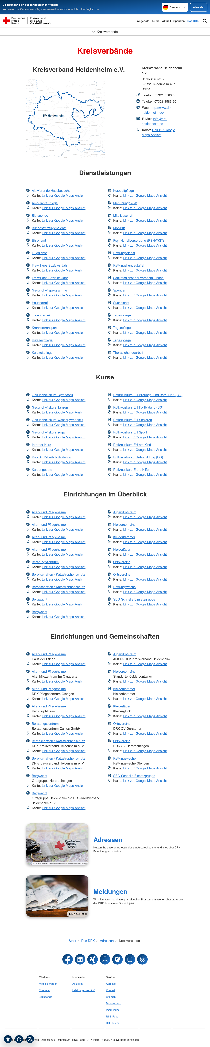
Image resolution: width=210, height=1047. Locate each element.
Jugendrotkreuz (124, 512)
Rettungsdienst (124, 252)
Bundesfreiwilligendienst (49, 227)
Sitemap (111, 997)
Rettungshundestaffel (128, 265)
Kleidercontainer (125, 524)
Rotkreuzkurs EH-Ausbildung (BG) (138, 457)
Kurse (155, 21)
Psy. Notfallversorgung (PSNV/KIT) (138, 240)
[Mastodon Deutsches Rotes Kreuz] (117, 959)
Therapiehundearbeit (128, 352)
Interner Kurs (41, 444)
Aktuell (166, 21)
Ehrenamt (39, 240)
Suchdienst (121, 302)
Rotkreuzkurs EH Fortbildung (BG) (138, 407)
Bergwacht (39, 599)
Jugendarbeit (41, 315)
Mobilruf (119, 227)
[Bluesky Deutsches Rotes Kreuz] (130, 959)
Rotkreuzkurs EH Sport (130, 432)
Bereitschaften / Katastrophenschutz (58, 574)
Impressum (112, 1010)
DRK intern (112, 1023)
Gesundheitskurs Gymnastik (52, 394)
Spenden (179, 21)
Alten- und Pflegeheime (49, 512)
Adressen (108, 839)
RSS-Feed (112, 1016)
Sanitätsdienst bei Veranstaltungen (138, 277)
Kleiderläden (122, 549)
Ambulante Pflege (45, 203)
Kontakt (110, 990)
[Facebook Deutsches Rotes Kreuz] (67, 959)
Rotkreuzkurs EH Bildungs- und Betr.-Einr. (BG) (147, 394)
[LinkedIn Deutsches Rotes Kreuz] (80, 959)
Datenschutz (113, 1003)
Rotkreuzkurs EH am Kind (132, 444)
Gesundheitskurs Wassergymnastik (57, 419)
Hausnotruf (40, 302)
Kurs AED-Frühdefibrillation (51, 457)
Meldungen (110, 891)
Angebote (143, 21)
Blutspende (40, 215)
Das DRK (193, 21)
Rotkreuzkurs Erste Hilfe (131, 469)
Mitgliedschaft (123, 215)
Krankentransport (44, 327)
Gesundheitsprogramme (49, 290)
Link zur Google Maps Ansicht (158, 132)
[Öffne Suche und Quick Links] (204, 21)
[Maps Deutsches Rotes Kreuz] (105, 959)
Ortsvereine (121, 561)
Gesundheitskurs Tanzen (50, 407)
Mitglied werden (48, 984)
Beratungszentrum (45, 561)
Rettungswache (124, 586)
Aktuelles (77, 984)
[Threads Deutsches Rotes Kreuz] (142, 959)
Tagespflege (122, 315)
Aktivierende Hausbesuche (51, 190)
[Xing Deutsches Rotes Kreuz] (92, 959)
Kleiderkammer (124, 536)
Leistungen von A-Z (83, 990)
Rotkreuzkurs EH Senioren (132, 419)
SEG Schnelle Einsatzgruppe (134, 599)
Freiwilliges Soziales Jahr (50, 265)
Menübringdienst (125, 203)
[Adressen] (57, 844)
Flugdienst (39, 252)
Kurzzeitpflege (42, 340)
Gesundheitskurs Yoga (48, 432)
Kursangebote (42, 469)
